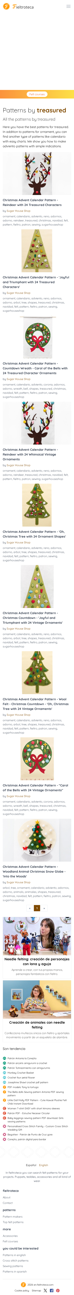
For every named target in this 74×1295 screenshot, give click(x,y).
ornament (9, 216)
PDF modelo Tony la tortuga (23, 1087)
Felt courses (37, 94)
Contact (8, 1203)
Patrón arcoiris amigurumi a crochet (27, 1063)
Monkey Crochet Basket (21, 1072)
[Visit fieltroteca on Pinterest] (58, 1290)
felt (66, 220)
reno (46, 216)
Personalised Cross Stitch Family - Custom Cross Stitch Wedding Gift (38, 1128)
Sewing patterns (13, 1266)
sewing (36, 224)
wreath (17, 388)
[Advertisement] (37, 51)
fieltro (17, 224)
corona (48, 384)
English (43, 1165)
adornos (56, 216)
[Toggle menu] (68, 6)
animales (30, 892)
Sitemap (36, 1290)
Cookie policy (22, 1290)
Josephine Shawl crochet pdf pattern (28, 1082)
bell (25, 388)
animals (18, 892)
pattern (7, 224)
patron (26, 224)
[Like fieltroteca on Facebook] (51, 1290)
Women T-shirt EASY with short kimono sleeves (34, 1108)
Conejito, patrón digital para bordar (27, 1139)
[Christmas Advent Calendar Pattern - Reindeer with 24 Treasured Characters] (37, 173)
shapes (32, 302)
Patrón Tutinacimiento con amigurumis (29, 1067)
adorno (7, 220)
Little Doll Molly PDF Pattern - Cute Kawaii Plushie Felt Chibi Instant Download (37, 1102)
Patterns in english (14, 1255)
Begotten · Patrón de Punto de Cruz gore (30, 1134)
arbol (16, 302)
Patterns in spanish (15, 1271)
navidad (57, 220)
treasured (31, 220)
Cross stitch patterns (16, 1260)
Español (31, 1165)
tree (24, 302)
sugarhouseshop (52, 224)
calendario (23, 216)
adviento (36, 216)
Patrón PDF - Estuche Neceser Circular (29, 1113)
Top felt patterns (13, 1222)
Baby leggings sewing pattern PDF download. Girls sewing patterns (36, 1119)
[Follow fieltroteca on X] (45, 1290)
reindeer (18, 220)
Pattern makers (13, 1216)
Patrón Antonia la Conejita (22, 1058)
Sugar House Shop (18, 210)
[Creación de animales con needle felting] (37, 999)
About (6, 1197)
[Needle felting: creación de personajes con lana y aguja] (37, 936)
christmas (45, 220)
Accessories (10, 1236)
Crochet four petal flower (21, 1077)
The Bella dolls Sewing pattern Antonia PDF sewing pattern (36, 1093)
